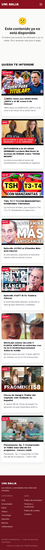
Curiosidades (7, 504)
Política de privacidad (33, 500)
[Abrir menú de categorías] (41, 4)
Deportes (5, 519)
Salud (4, 508)
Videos (4, 511)
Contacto (28, 514)
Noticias (5, 523)
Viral (3, 500)
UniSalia (10, 4)
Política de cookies (32, 510)
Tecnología (6, 515)
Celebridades (7, 527)
